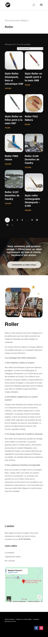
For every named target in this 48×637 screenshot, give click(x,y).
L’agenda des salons (13, 557)
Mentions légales (9, 619)
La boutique (9, 553)
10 (37, 220)
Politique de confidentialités (24, 619)
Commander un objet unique (24, 265)
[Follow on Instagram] (41, 628)
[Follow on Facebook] (36, 628)
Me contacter (10, 561)
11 (7, 225)
